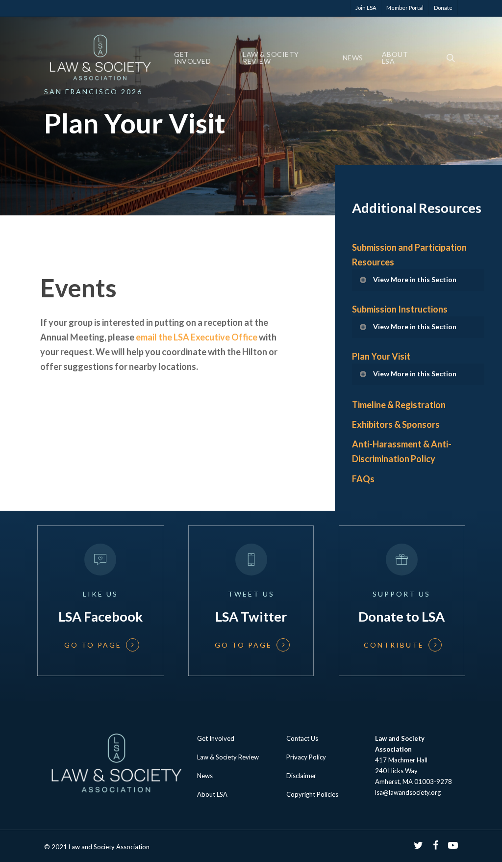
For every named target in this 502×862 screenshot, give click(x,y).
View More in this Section (414, 279)
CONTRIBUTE (394, 645)
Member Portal (405, 7)
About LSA (395, 58)
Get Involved (192, 58)
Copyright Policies (312, 794)
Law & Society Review (271, 58)
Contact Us (302, 738)
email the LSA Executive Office (196, 337)
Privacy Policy (306, 757)
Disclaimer (301, 776)
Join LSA (365, 7)
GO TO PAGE (93, 645)
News (353, 57)
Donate (443, 7)
